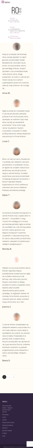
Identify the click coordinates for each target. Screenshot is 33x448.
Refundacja (5, 414)
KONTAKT (4, 428)
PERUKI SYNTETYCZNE (8, 422)
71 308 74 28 (16, 22)
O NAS (4, 417)
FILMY (3, 436)
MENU (7, 2)
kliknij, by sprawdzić (15, 38)
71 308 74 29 (16, 32)
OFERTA (4, 420)
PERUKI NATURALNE (7, 425)
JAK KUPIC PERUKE (7, 430)
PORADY (4, 433)
